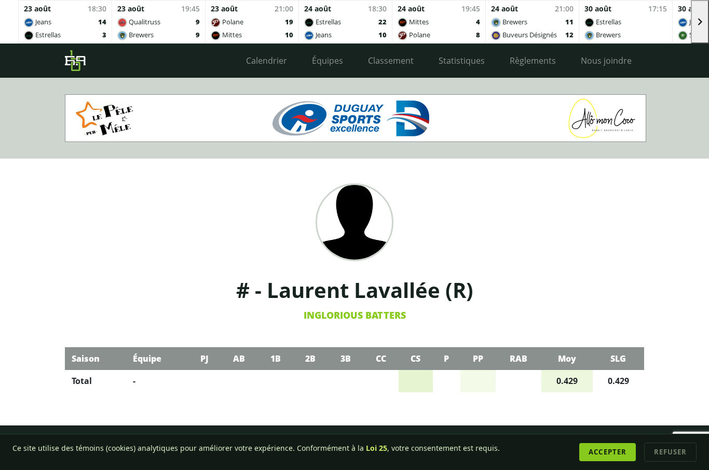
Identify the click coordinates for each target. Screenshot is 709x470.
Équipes (327, 60)
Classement (391, 60)
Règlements (533, 60)
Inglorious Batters (355, 315)
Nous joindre (606, 60)
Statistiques (462, 60)
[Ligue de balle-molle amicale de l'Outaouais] (75, 61)
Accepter (607, 452)
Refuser (670, 452)
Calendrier (266, 60)
